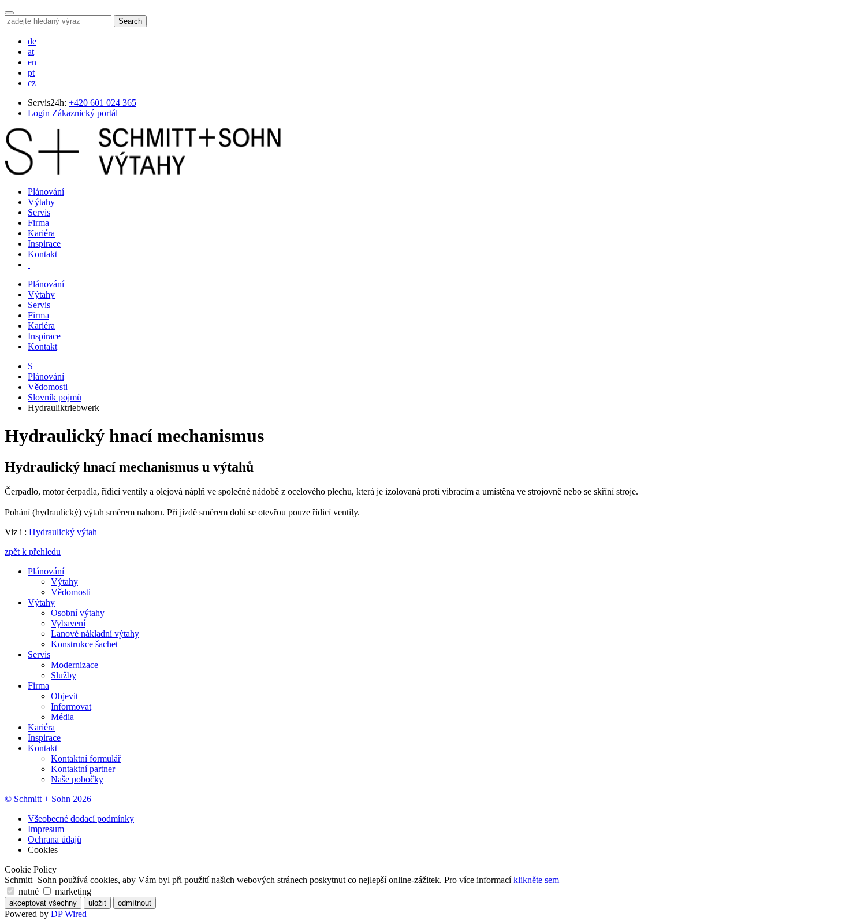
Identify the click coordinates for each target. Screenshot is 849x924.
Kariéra (41, 233)
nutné (28, 891)
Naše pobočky (77, 779)
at (31, 52)
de (32, 41)
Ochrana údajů (54, 839)
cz (32, 83)
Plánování (46, 191)
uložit (97, 903)
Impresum (46, 829)
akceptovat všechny (43, 903)
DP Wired (69, 914)
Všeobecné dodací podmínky (81, 818)
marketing (72, 891)
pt (31, 72)
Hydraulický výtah (63, 532)
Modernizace (74, 665)
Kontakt (42, 254)
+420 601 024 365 (102, 102)
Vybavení (68, 623)
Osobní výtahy (78, 613)
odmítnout (134, 903)
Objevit (64, 696)
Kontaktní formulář (86, 758)
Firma (38, 223)
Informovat (71, 706)
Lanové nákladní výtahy (95, 634)
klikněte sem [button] (536, 880)
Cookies (43, 850)
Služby (63, 675)
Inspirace (44, 243)
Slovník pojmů (54, 397)
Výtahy (41, 202)
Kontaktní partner (83, 769)
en (32, 62)
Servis (39, 212)
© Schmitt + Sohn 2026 (48, 799)
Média (62, 717)
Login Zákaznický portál (73, 113)
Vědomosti (48, 387)
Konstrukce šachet (84, 644)
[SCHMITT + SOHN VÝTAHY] (143, 172)
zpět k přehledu (33, 551)
